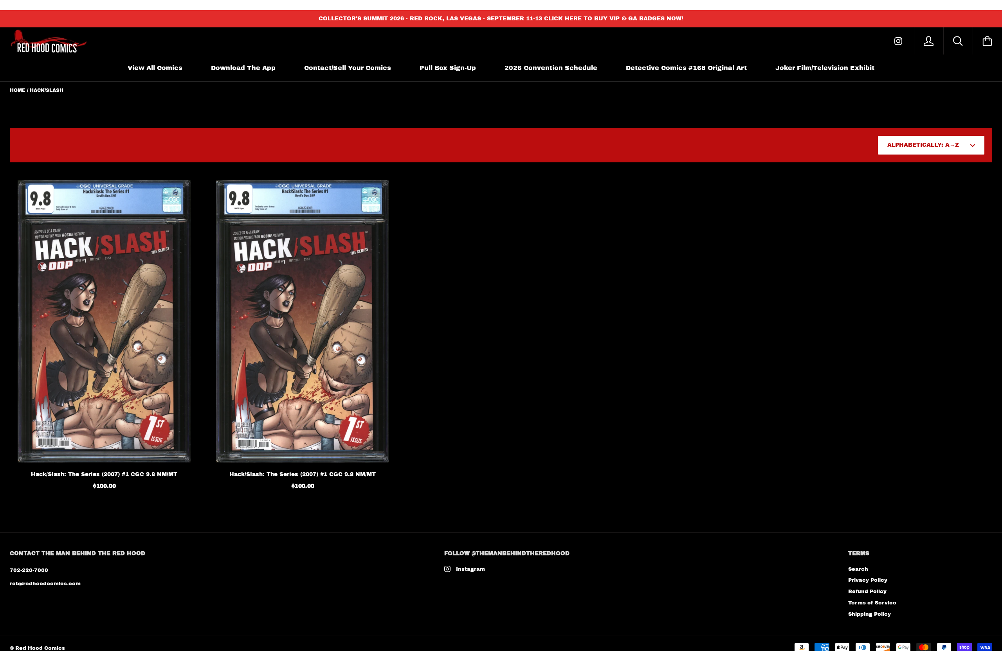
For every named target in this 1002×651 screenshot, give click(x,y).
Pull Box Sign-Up (448, 68)
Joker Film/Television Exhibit (824, 68)
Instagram (470, 569)
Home (17, 90)
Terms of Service (872, 603)
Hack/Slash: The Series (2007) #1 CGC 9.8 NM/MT (104, 474)
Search (858, 569)
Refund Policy (867, 591)
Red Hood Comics (40, 648)
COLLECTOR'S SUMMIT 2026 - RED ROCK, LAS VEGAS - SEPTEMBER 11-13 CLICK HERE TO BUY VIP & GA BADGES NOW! (501, 19)
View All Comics (155, 68)
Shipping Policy (869, 614)
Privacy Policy (867, 580)
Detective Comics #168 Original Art (686, 68)
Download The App (243, 68)
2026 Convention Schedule (551, 68)
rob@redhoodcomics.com (45, 583)
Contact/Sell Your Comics (347, 68)
